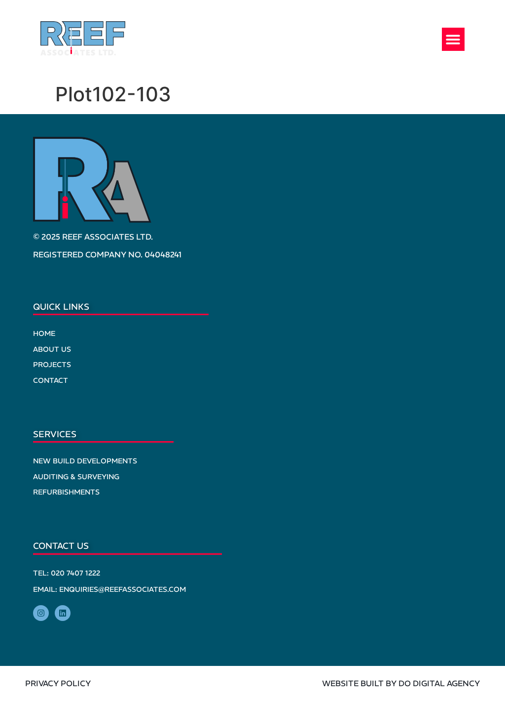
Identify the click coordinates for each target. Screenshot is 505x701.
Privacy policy (58, 683)
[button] (453, 39)
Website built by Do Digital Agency (401, 683)
